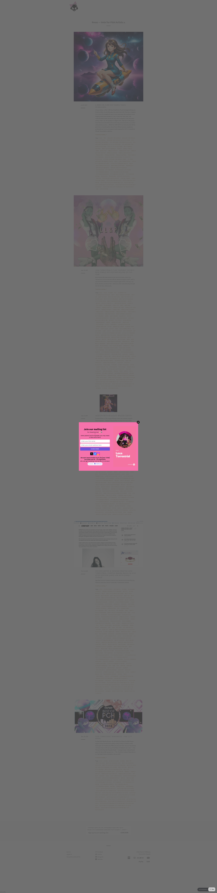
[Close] (138, 422)
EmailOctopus (99, 463)
